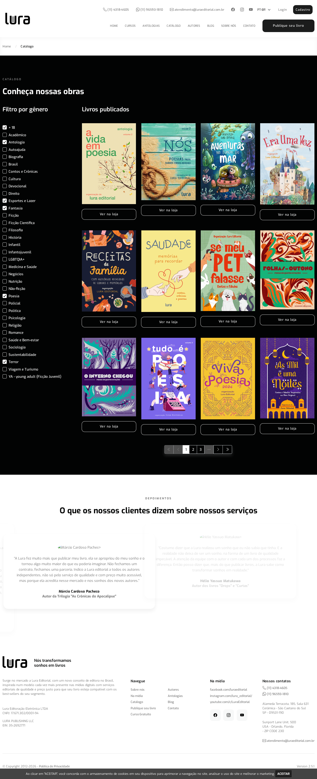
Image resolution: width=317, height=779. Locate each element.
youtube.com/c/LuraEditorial (230, 702)
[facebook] (233, 10)
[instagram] (242, 10)
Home (114, 26)
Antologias (151, 26)
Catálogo (174, 26)
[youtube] (251, 10)
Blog (210, 26)
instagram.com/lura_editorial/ (231, 696)
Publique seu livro (288, 25)
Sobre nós (228, 26)
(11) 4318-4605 (118, 10)
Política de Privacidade (54, 766)
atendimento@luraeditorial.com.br (199, 10)
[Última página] (227, 449)
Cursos (130, 26)
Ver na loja (109, 214)
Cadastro (303, 10)
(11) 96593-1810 (151, 10)
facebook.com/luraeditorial (228, 690)
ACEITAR (283, 774)
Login (282, 10)
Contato (249, 26)
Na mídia (137, 696)
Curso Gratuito (141, 714)
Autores (194, 26)
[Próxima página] (218, 449)
